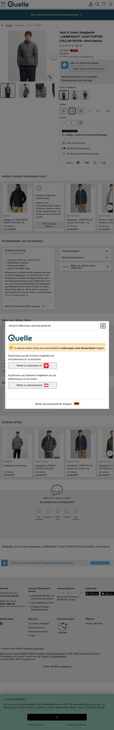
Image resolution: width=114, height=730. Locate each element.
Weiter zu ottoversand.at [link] (29, 385)
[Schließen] (103, 325)
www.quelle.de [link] (54, 404)
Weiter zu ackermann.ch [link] (29, 365)
